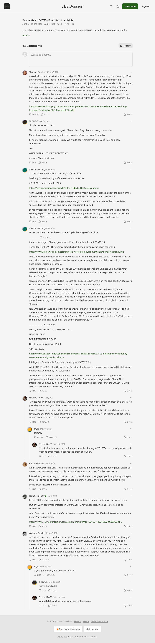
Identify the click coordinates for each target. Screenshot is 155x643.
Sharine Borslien (37, 71)
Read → (26, 35)
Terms (86, 621)
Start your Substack (69, 629)
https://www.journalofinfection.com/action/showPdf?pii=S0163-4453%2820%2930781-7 (75, 521)
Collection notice (99, 621)
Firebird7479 (36, 397)
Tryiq (36, 428)
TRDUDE (33, 121)
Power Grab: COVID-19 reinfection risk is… (48, 20)
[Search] (111, 6)
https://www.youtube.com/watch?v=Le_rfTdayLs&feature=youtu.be (64, 187)
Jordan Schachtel (32, 24)
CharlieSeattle (36, 169)
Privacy (77, 621)
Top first (127, 45)
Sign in (146, 6)
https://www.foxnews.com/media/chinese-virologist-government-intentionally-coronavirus (76, 251)
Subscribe (130, 6)
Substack (62, 636)
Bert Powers (35, 463)
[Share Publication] (118, 6)
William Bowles (37, 532)
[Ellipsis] (131, 71)
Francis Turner (36, 495)
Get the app (92, 629)
